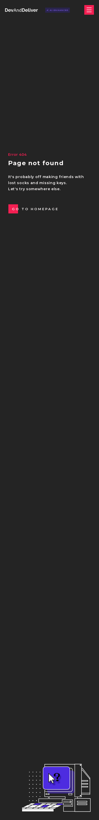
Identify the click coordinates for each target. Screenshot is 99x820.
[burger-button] (89, 10)
